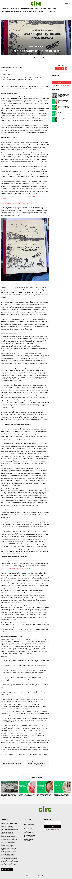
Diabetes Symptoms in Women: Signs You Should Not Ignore (63, 101)
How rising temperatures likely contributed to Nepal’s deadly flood (64, 95)
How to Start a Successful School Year (12, 764)
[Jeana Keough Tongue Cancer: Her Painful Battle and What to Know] (54, 119)
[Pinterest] (62, 68)
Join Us (52, 826)
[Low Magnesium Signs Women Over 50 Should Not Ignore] (54, 107)
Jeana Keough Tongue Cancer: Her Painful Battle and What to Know (63, 119)
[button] (68, 3)
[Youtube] (11, 869)
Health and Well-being (29, 832)
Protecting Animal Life (36, 46)
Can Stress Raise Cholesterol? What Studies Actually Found (63, 113)
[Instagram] (5, 869)
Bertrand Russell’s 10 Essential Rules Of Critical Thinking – (36, 764)
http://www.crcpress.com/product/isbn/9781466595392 (15, 568)
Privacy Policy (67, 85)
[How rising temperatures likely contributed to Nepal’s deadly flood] (54, 95)
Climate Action (27, 825)
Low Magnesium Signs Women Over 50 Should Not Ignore (64, 107)
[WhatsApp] (66, 68)
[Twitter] (59, 68)
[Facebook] (56, 68)
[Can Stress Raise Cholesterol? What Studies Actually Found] (54, 113)
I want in (60, 82)
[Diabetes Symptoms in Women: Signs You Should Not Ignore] (54, 101)
